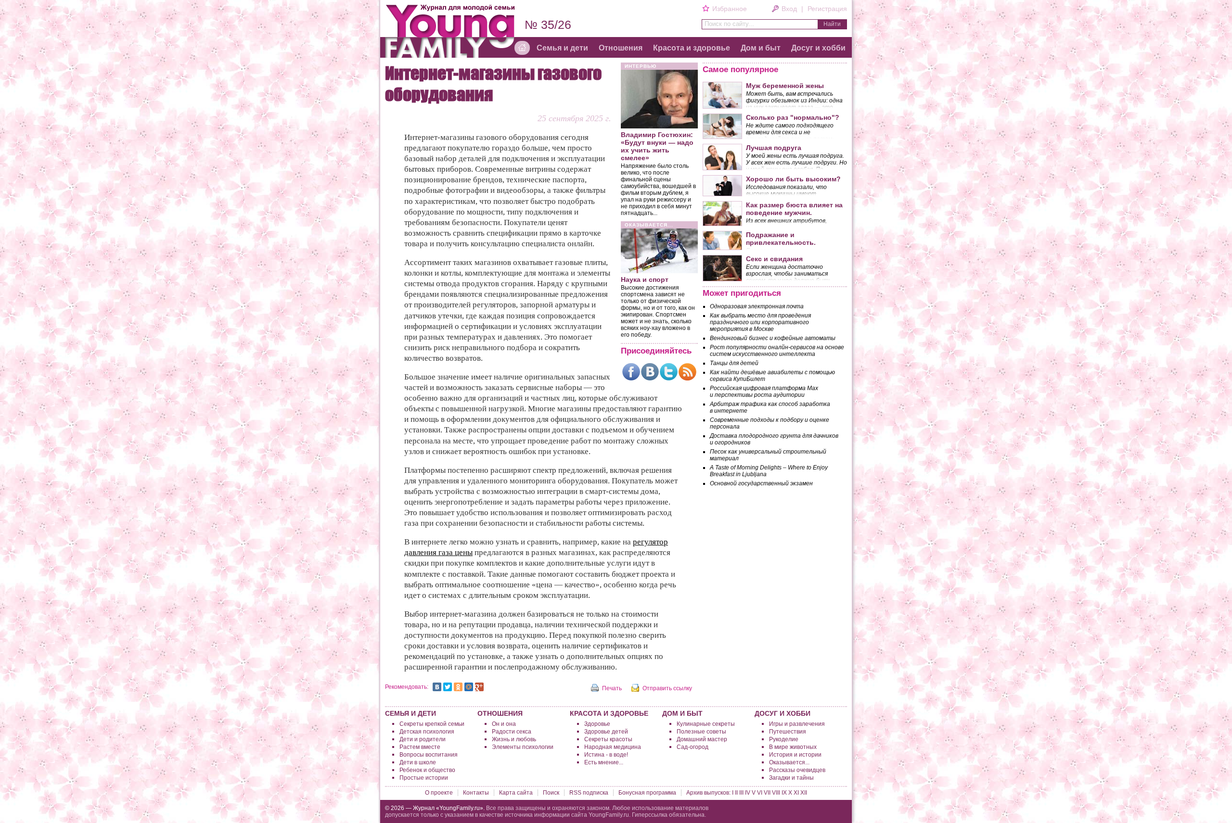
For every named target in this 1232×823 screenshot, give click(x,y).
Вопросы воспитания (428, 754)
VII (767, 792)
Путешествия (787, 731)
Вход (789, 9)
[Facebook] (631, 371)
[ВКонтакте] (650, 371)
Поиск (551, 792)
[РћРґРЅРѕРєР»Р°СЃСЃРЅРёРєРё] (458, 687)
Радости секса (511, 731)
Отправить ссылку (667, 688)
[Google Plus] (479, 687)
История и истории (795, 754)
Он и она (504, 724)
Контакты (476, 792)
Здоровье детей (606, 731)
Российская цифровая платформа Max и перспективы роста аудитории (764, 391)
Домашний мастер (702, 739)
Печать (612, 688)
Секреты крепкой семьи (431, 724)
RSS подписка (588, 792)
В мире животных (793, 747)
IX (784, 792)
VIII (776, 792)
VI (759, 792)
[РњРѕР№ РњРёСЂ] (468, 687)
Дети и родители (422, 739)
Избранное (729, 9)
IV (747, 792)
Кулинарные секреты (706, 724)
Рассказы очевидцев (797, 770)
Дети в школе (417, 762)
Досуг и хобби (818, 48)
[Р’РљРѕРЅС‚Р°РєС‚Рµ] (437, 687)
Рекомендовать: (406, 687)
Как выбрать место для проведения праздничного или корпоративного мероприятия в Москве (760, 322)
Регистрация (827, 9)
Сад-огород (692, 747)
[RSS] (687, 371)
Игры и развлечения (797, 724)
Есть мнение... (603, 762)
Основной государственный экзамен (761, 483)
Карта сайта (516, 792)
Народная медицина (612, 747)
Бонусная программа (647, 792)
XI (796, 792)
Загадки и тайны (791, 777)
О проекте (439, 792)
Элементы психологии (522, 747)
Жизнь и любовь (514, 739)
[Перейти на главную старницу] (522, 48)
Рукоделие (783, 739)
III (741, 792)
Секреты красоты (608, 739)
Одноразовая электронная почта (757, 306)
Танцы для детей (734, 363)
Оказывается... (789, 762)
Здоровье (597, 724)
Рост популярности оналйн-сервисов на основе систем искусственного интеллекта (777, 350)
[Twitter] (669, 371)
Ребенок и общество (427, 770)
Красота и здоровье (691, 48)
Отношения (620, 48)
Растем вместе (419, 747)
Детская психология (426, 731)
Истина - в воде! (606, 754)
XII (803, 792)
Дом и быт (761, 48)
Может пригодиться (742, 293)
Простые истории (423, 777)
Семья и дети (562, 48)
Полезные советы (701, 731)
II (736, 792)
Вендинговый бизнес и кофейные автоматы (772, 338)
